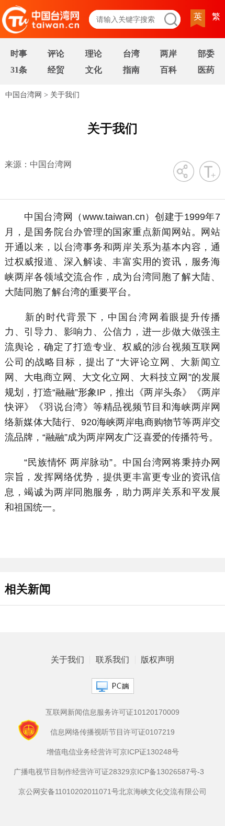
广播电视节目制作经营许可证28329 (72, 771)
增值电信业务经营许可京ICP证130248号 (113, 752)
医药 (206, 69)
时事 (18, 53)
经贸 (56, 69)
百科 (168, 69)
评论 (56, 53)
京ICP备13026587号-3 (167, 771)
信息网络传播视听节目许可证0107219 (112, 732)
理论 (93, 53)
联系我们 (112, 660)
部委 (206, 53)
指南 (131, 69)
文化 (93, 69)
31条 (18, 69)
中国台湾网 (23, 95)
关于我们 (65, 95)
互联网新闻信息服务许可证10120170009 (112, 712)
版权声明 (157, 660)
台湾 (131, 53)
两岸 (168, 53)
